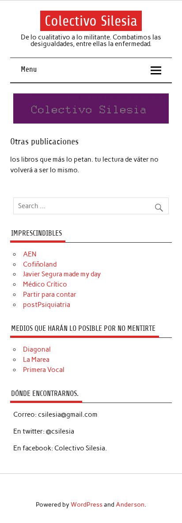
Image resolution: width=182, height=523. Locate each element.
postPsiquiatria (46, 305)
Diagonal (37, 349)
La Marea (36, 360)
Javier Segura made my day (62, 274)
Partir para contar (49, 294)
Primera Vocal (43, 370)
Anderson (130, 504)
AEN (29, 254)
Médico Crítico (45, 284)
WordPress (86, 504)
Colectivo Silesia (91, 21)
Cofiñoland (40, 264)
